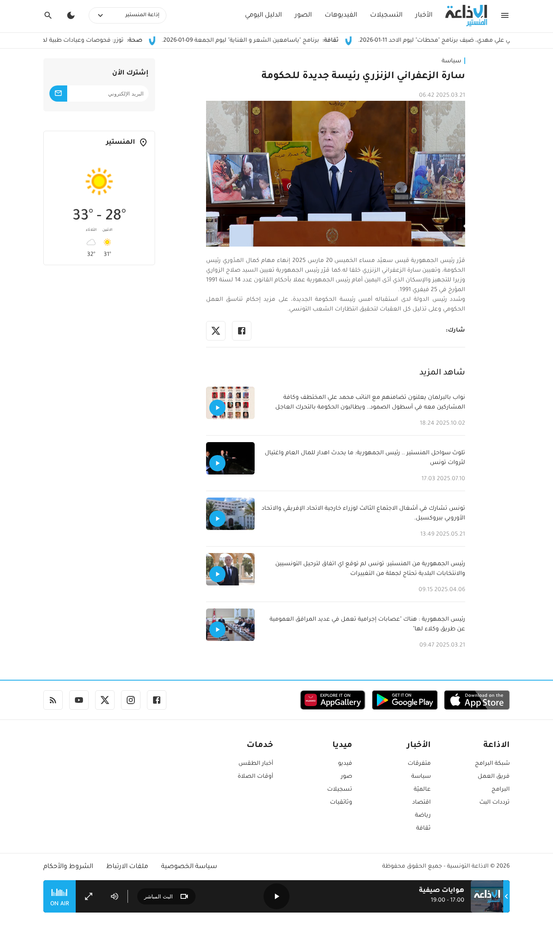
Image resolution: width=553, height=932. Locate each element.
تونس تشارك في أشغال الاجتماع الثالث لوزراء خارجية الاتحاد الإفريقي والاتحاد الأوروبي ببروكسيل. (363, 514)
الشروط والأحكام (68, 866)
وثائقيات (341, 803)
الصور (303, 15)
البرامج (500, 790)
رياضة (423, 816)
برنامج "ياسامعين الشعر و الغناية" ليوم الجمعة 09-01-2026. (271, 41)
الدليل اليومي (263, 15)
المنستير (120, 142)
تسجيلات (339, 790)
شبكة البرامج (492, 764)
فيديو (345, 764)
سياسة (451, 61)
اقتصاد (421, 803)
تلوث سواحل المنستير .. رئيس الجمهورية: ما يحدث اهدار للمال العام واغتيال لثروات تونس (365, 458)
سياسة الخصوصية (189, 866)
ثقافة (423, 829)
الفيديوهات (341, 15)
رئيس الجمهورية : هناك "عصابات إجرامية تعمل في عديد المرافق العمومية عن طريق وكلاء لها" (367, 625)
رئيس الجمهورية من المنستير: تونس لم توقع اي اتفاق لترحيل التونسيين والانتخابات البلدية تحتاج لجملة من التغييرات (370, 569)
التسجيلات (386, 15)
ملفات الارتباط (127, 866)
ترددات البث (494, 803)
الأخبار (423, 15)
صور (346, 777)
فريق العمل (494, 777)
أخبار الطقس (255, 764)
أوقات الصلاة (255, 777)
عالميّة (422, 790)
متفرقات (419, 764)
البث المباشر (158, 897)
